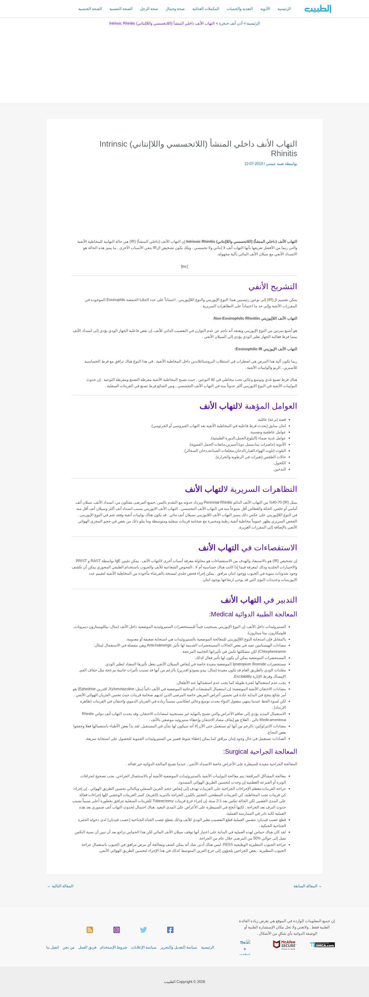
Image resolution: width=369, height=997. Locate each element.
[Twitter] (143, 930)
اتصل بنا (52, 947)
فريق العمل (87, 947)
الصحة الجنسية (90, 9)
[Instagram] (117, 930)
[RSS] (90, 930)
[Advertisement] (184, 63)
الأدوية (265, 9)
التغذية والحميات (240, 9)
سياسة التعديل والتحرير (178, 947)
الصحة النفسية (121, 9)
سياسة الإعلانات (144, 947)
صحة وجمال (175, 9)
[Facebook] (170, 930)
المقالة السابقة (307, 886)
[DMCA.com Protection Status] (322, 944)
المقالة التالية (60, 886)
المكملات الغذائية (205, 9)
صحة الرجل (149, 9)
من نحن (69, 947)
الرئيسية (284, 9)
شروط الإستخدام (113, 947)
